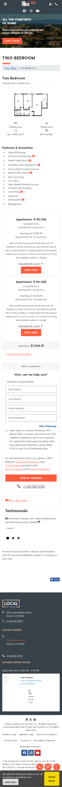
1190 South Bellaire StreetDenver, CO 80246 (31, 682)
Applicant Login (26, 734)
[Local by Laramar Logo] (11, 603)
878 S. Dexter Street (16, 640)
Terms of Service (14, 469)
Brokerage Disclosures (30, 746)
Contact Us (25, 740)
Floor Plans (11, 68)
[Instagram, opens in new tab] (31, 11)
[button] (51, 4)
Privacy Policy (13, 465)
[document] (31, 692)
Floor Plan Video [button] (18, 500)
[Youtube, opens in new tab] (38, 11)
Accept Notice (51, 779)
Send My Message (31, 477)
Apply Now (12, 40)
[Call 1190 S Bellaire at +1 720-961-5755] (56, 4)
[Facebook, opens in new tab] (24, 11)
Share (56, 579)
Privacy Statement (39, 469)
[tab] (7, 538)
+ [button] (6, 677)
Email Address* (17, 408)
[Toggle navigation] (5, 4)
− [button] (6, 681)
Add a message (47, 426)
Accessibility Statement (45, 740)
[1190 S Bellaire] (31, 696)
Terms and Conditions (27, 461)
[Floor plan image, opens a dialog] (31, 105)
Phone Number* (17, 417)
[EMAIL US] (48, 767)
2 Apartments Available (18, 354)
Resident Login (9, 734)
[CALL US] (39, 767)
